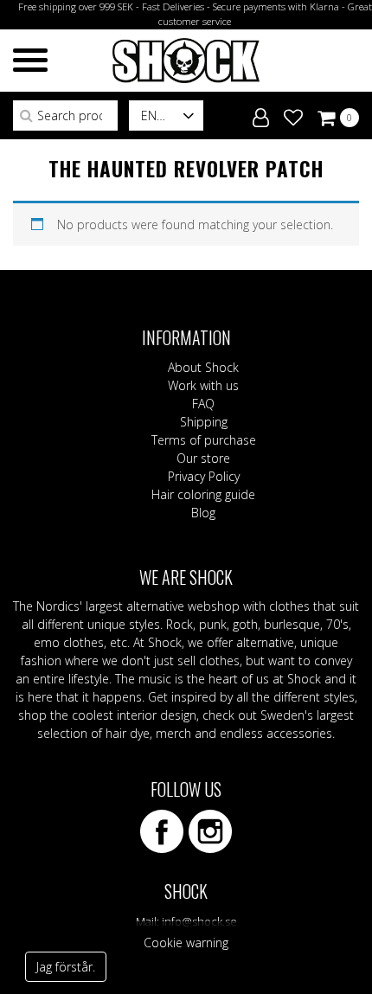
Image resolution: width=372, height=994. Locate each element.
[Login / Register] (261, 114)
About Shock (203, 367)
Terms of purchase (203, 440)
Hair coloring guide (203, 494)
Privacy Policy (204, 476)
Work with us (203, 385)
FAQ (203, 403)
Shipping (204, 422)
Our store (203, 458)
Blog (203, 512)
